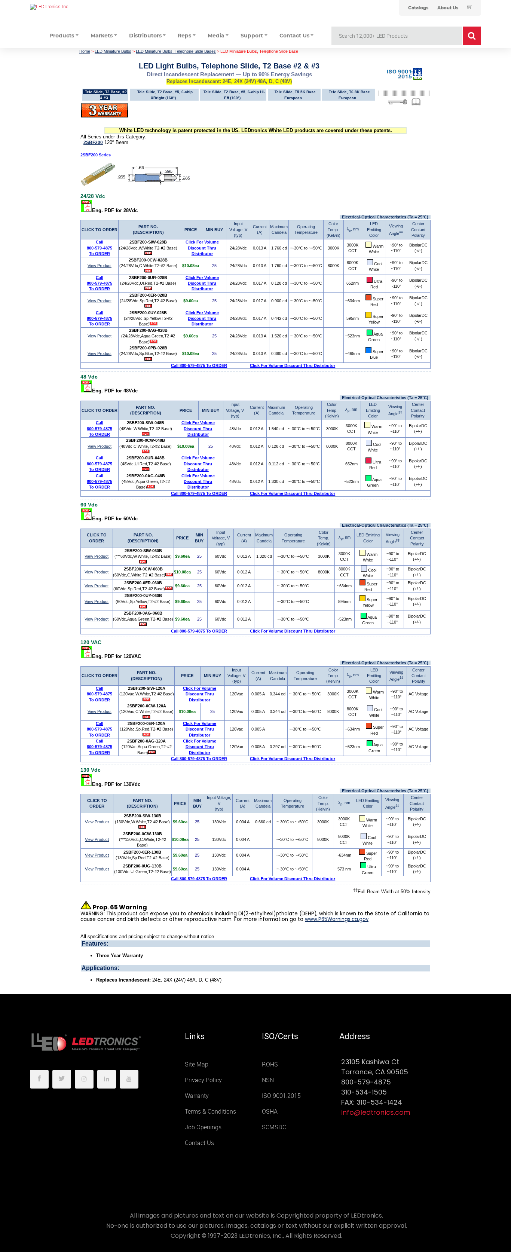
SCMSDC (274, 1127)
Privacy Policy (203, 1080)
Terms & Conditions (210, 1111)
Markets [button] (102, 36)
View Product (99, 265)
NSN (268, 1080)
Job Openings (203, 1127)
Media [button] (216, 36)
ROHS (270, 1064)
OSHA (270, 1111)
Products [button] (61, 36)
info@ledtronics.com (375, 1112)
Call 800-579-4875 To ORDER (199, 365)
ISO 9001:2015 (281, 1095)
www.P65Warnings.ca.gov (336, 919)
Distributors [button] (145, 36)
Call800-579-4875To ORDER (99, 248)
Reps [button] (184, 36)
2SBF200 (93, 142)
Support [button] (252, 36)
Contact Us (199, 1143)
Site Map (196, 1064)
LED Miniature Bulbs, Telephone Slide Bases (176, 51)
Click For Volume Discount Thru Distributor (202, 248)
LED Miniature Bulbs (113, 51)
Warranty (197, 1095)
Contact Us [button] (294, 36)
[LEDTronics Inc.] (86, 7)
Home (84, 51)
